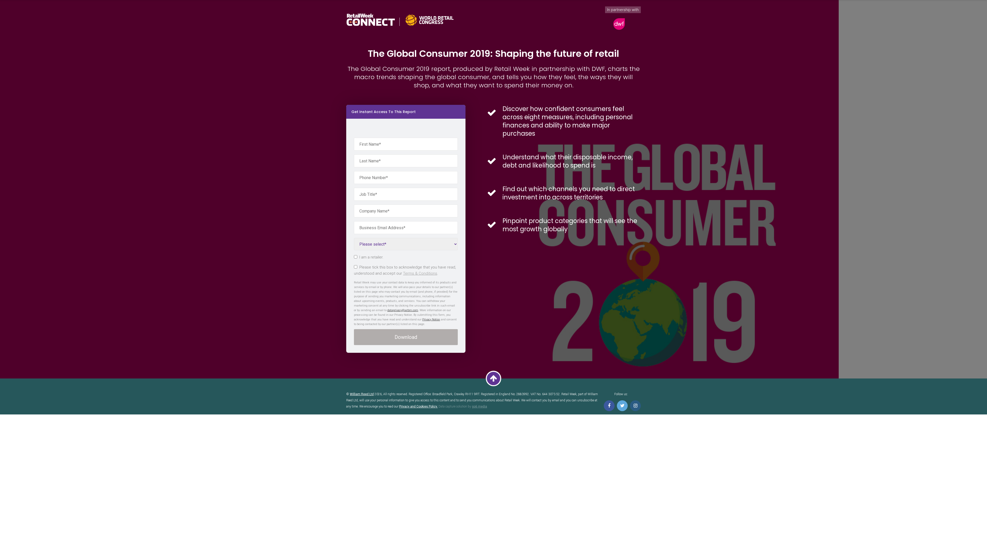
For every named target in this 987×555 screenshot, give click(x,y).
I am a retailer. (371, 257)
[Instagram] (635, 405)
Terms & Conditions (420, 273)
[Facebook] (609, 405)
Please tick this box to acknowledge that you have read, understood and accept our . (405, 270)
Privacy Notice (431, 319)
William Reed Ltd (362, 394)
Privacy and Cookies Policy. (418, 406)
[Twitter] (622, 405)
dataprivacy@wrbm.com (402, 310)
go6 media (479, 406)
